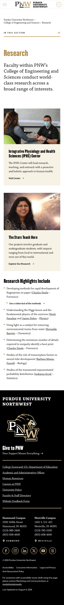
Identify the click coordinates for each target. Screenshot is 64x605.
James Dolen (29, 318)
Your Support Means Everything (20, 453)
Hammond (13, 541)
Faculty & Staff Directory (16, 495)
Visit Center (14, 178)
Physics (43, 318)
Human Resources (12, 478)
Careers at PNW (11, 484)
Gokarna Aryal (43, 374)
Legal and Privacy (48, 567)
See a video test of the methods (25, 303)
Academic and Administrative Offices (23, 472)
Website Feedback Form (16, 501)
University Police (12, 490)
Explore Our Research (19, 263)
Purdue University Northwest (26, 401)
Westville (45, 541)
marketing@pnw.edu (12, 584)
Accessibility (8, 567)
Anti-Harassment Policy (13, 571)
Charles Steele (40, 292)
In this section (14, 32)
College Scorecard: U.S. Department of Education (30, 467)
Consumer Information (26, 567)
